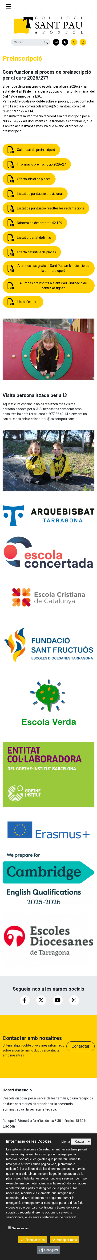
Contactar (80, 1046)
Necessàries (20, 1228)
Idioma (65, 1141)
